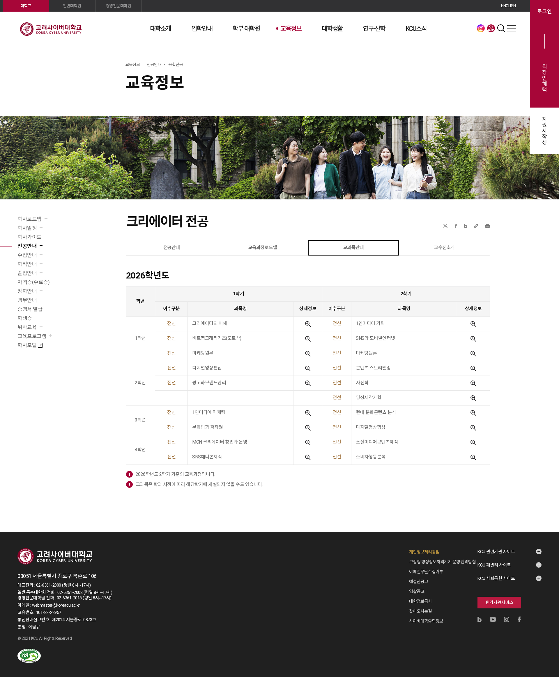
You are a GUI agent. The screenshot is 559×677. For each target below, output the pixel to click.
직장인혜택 (544, 78)
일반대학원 (72, 5)
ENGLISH (508, 5)
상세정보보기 (308, 324)
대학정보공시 (420, 601)
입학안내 (201, 28)
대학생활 (332, 28)
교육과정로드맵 (262, 247)
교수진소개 (444, 247)
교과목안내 (353, 247)
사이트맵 (511, 28)
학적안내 (27, 264)
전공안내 (27, 246)
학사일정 (27, 228)
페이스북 (456, 226)
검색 (501, 28)
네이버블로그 (465, 226)
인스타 (481, 28)
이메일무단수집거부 (426, 571)
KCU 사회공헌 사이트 (496, 578)
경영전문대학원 (118, 5)
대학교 (25, 5)
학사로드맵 (29, 219)
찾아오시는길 (420, 611)
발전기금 (491, 28)
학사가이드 (29, 237)
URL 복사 (476, 226)
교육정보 (290, 28)
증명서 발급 (30, 309)
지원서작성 (544, 130)
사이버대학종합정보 (426, 621)
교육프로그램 (31, 336)
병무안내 (27, 300)
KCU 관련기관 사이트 (496, 551)
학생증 (24, 318)
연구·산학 (374, 28)
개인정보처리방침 (424, 552)
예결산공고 (418, 581)
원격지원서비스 (499, 602)
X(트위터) (445, 226)
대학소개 (160, 28)
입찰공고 (416, 591)
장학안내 (27, 291)
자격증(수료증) (33, 282)
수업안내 (27, 255)
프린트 (487, 226)
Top (547, 610)
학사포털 (27, 345)
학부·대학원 (246, 28)
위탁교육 (27, 327)
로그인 (544, 11)
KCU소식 (416, 28)
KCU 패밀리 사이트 (494, 565)
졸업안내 (27, 273)
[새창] (29, 656)
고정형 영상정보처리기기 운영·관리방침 (442, 562)
